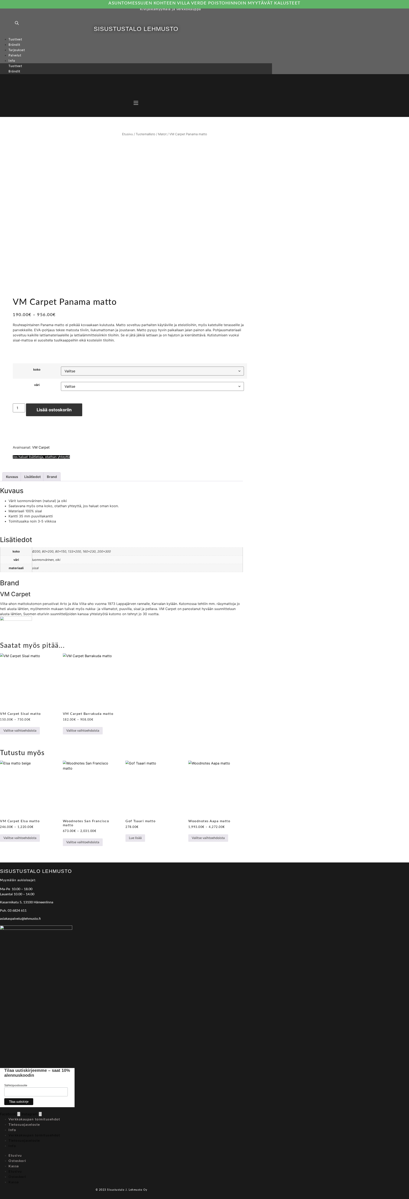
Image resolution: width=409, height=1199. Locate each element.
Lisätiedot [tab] (32, 477)
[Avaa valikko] (135, 102)
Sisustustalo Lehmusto (136, 29)
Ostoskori (17, 1161)
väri (37, 384)
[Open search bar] (17, 23)
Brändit (14, 44)
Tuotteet (15, 39)
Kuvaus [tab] (12, 477)
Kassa (14, 1166)
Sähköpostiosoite (15, 1085)
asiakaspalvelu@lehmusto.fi (20, 918)
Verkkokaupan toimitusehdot (34, 1119)
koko (36, 369)
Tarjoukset (17, 50)
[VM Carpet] (16, 619)
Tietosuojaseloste (24, 1124)
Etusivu (127, 134)
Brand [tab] (52, 477)
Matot (162, 134)
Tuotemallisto (145, 134)
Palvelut (15, 55)
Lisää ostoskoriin (54, 409)
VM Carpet (41, 447)
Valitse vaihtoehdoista (19, 730)
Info (12, 60)
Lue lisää (135, 838)
